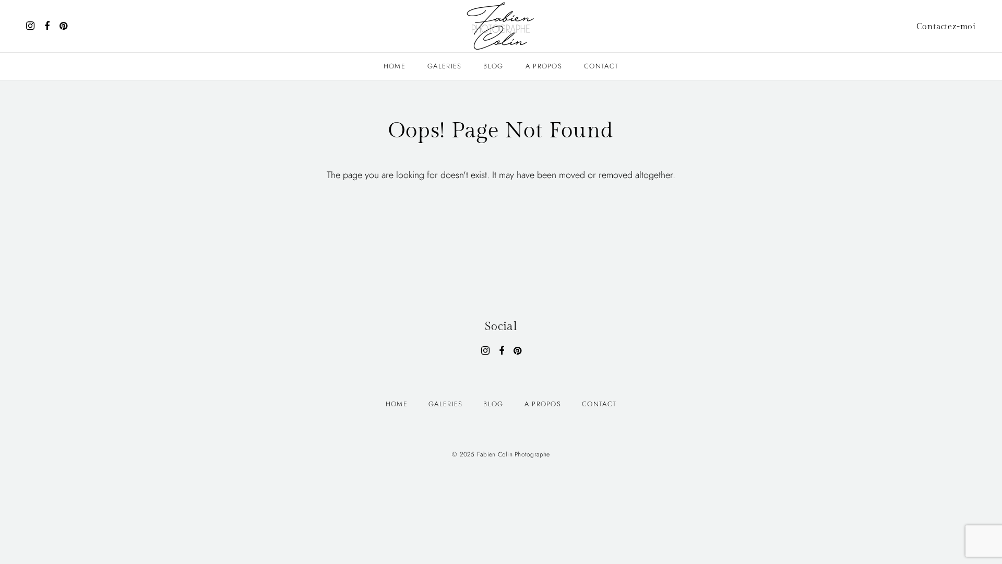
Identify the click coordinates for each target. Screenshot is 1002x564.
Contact (601, 66)
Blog (493, 66)
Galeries (444, 66)
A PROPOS (544, 66)
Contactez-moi (946, 27)
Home (394, 66)
